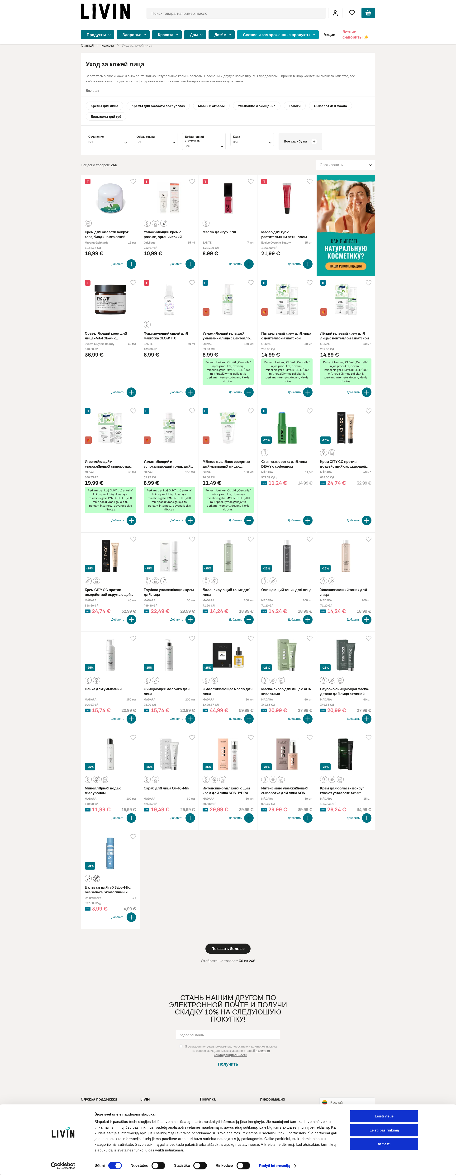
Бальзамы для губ (106, 116)
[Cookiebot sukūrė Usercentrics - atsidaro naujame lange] (63, 1165)
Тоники (295, 106)
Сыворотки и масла (330, 106)
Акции (329, 34)
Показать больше (228, 948)
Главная (87, 45)
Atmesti (384, 1144)
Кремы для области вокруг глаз (158, 106)
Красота (107, 45)
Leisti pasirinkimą (384, 1130)
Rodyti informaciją (274, 1166)
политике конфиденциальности (242, 1053)
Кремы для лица (104, 106)
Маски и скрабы (211, 106)
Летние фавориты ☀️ (355, 34)
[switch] (158, 1165)
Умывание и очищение (257, 106)
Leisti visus (384, 1116)
